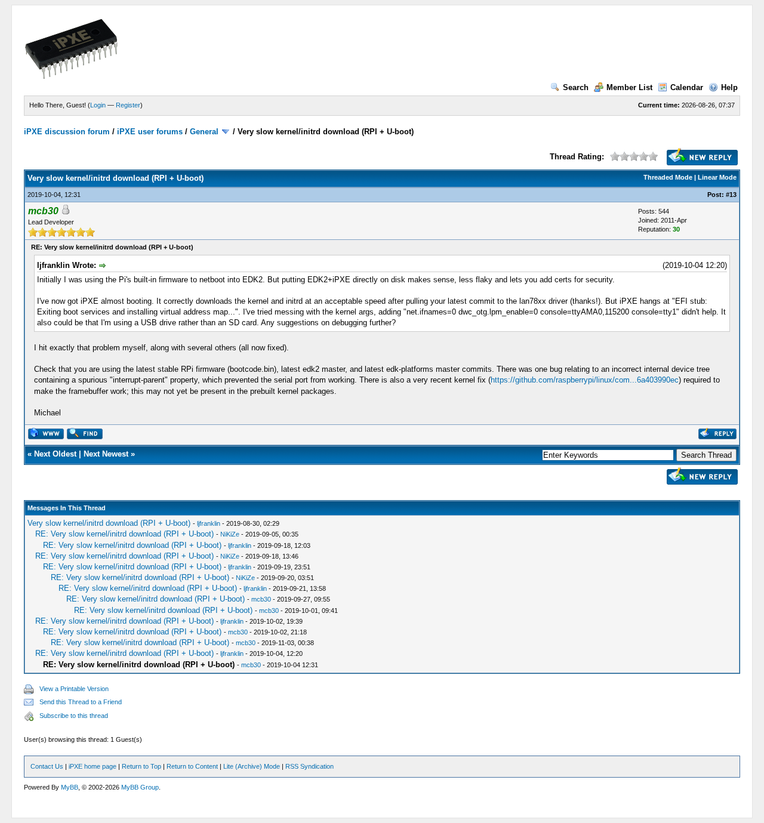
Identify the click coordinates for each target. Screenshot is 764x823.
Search (576, 87)
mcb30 (261, 599)
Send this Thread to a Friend (80, 701)
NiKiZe (229, 534)
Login (98, 105)
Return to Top (141, 766)
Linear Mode (717, 177)
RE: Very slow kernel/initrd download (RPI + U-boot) (124, 533)
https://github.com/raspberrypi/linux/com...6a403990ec (585, 379)
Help (729, 87)
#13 (731, 194)
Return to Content (192, 766)
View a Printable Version (74, 688)
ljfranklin (208, 523)
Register (128, 105)
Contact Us (46, 766)
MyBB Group (140, 787)
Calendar (686, 87)
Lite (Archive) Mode (251, 766)
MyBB (69, 787)
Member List (629, 87)
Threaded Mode (667, 177)
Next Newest (106, 453)
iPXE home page (92, 766)
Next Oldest (55, 453)
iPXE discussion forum (67, 131)
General (204, 131)
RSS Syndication (309, 766)
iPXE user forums (150, 131)
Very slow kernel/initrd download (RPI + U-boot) (108, 523)
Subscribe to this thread (73, 715)
